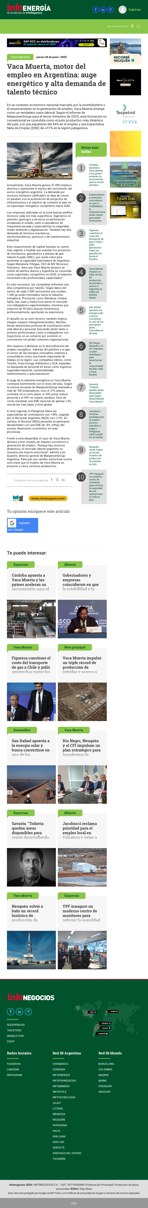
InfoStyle (59, 1091)
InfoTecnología (64, 1097)
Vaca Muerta (20, 57)
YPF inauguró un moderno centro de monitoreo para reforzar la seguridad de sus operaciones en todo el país (96, 486)
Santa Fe (59, 1147)
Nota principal (74, 647)
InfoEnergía (61, 1075)
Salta (56, 1130)
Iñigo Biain (86, 1188)
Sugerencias (16, 1024)
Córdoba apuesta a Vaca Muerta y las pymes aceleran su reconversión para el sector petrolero (96, 175)
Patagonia (60, 1125)
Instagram (14, 1075)
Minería (70, 564)
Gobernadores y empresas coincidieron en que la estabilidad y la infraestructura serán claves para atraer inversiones (97, 207)
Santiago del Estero (67, 1153)
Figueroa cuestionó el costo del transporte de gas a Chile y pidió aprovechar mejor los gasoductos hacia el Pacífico (96, 245)
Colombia (105, 1069)
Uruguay (104, 1091)
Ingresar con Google (19, 526)
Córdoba (59, 1069)
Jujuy (57, 1102)
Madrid (103, 1075)
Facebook (14, 1063)
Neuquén (59, 1119)
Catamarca (60, 1063)
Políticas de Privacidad (99, 1184)
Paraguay (105, 1086)
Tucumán (59, 1158)
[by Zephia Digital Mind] (74, 1203)
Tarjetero (14, 1030)
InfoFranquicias (64, 1080)
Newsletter (15, 1035)
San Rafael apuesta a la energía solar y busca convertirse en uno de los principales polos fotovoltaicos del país (96, 320)
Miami (102, 1080)
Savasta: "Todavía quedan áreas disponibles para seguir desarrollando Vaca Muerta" (96, 393)
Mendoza (59, 1114)
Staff (11, 1041)
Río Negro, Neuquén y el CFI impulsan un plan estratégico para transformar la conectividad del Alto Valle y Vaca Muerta (96, 358)
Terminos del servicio (117, 1193)
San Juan (59, 1136)
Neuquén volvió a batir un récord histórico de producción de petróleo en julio (96, 455)
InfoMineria (61, 1086)
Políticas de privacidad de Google (85, 1193)
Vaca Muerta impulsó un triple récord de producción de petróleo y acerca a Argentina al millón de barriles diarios (96, 283)
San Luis (58, 1142)
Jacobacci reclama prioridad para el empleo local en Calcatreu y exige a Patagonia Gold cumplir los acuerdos (96, 424)
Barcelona (106, 1063)
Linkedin (13, 1069)
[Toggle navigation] (138, 26)
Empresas (20, 564)
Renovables (21, 730)
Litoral (58, 1108)
